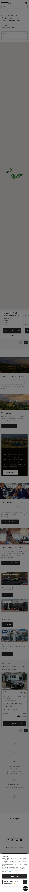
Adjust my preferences (14, 888)
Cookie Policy (8, 871)
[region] (14, 873)
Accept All (14, 876)
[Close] (26, 856)
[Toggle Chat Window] (25, 888)
